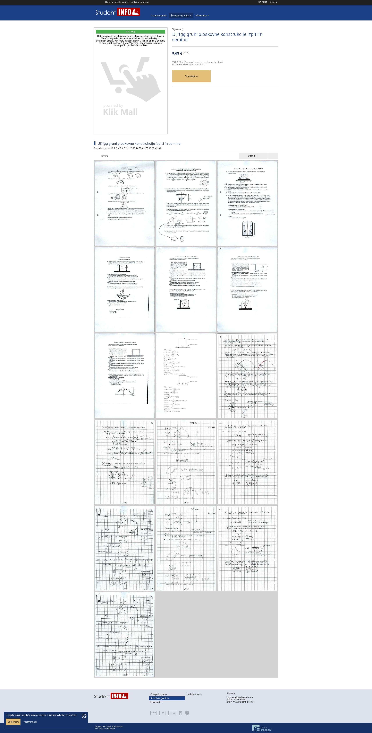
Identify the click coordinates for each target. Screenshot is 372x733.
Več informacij (30, 722)
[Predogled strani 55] (247, 462)
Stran (250, 155)
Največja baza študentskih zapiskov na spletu (127, 2)
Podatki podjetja (194, 694)
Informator (201, 15)
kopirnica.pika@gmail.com (240, 697)
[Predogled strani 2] (186, 203)
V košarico (191, 76)
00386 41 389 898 (236, 699)
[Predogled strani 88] (247, 548)
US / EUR (263, 2)
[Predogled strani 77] (186, 548)
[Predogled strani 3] (247, 203)
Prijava (273, 2)
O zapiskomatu (159, 15)
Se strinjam (13, 722)
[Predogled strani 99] (124, 634)
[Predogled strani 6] (247, 290)
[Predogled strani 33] (124, 462)
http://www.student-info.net (240, 701)
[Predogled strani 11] (186, 376)
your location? (189, 64)
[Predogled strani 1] (124, 203)
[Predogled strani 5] (186, 290)
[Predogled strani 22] (247, 376)
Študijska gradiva (180, 15)
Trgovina (176, 29)
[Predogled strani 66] (124, 548)
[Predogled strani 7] (124, 376)
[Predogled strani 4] (124, 290)
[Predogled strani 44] (186, 462)
